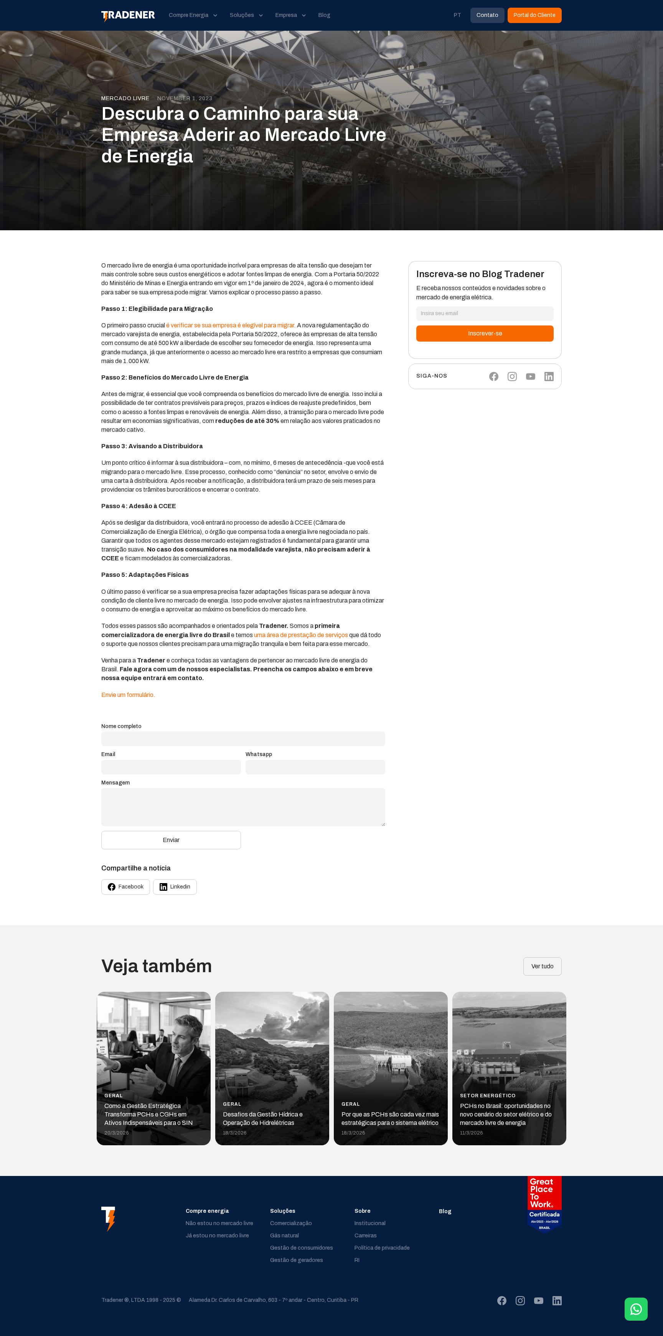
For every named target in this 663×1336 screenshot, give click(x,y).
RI (357, 1260)
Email (108, 754)
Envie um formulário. (128, 695)
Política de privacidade (382, 1248)
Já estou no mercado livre (217, 1236)
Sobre (363, 1211)
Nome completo (121, 726)
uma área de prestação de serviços (301, 635)
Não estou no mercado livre (219, 1223)
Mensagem (115, 783)
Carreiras (366, 1236)
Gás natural (284, 1236)
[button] (193, 15)
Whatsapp (259, 754)
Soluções (282, 1211)
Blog (445, 1211)
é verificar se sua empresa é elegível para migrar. (231, 325)
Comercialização (291, 1223)
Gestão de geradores (296, 1260)
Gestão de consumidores (301, 1248)
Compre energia (207, 1211)
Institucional (370, 1223)
